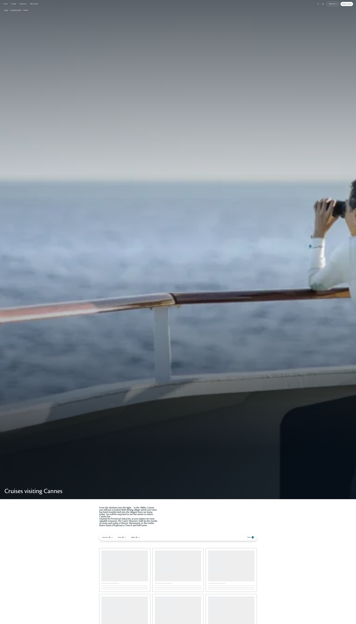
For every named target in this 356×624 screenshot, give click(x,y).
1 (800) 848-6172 (332, 4)
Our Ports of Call (15, 10)
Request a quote (347, 4)
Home (6, 10)
